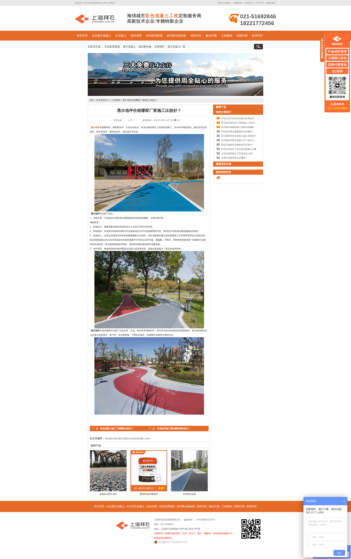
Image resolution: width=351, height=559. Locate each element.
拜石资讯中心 (102, 100)
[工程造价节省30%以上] (175, 74)
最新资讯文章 (223, 164)
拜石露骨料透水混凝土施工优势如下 (238, 136)
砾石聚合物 (145, 46)
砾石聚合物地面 (176, 35)
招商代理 (242, 35)
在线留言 (248, 3)
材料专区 (195, 35)
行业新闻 (116, 100)
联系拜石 (257, 35)
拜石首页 (82, 35)
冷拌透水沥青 (189, 494)
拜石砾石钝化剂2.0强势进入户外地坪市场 (241, 123)
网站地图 (270, 3)
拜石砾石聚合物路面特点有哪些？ (237, 131)
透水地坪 (95, 127)
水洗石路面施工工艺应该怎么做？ (237, 153)
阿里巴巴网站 (224, 3)
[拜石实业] (94, 23)
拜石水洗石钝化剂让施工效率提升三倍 (239, 118)
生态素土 (120, 35)
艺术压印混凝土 (136, 506)
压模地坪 (159, 46)
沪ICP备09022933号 (205, 519)
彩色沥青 (136, 35)
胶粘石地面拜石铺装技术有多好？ (237, 144)
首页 (92, 100)
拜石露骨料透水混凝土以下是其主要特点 (241, 140)
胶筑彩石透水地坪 (108, 494)
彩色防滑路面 (154, 35)
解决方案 (211, 35)
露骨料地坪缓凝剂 (149, 494)
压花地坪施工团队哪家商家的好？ (173, 428)
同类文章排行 (223, 112)
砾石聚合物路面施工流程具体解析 (237, 127)
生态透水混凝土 (101, 35)
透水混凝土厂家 (176, 46)
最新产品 (221, 107)
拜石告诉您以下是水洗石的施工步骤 (238, 149)
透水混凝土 (129, 46)
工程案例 (226, 35)
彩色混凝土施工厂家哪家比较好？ (116, 428)
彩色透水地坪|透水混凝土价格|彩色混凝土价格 (127, 438)
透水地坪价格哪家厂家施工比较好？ (140, 100)
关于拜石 (259, 3)
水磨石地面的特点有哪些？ (234, 158)
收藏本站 (237, 3)
